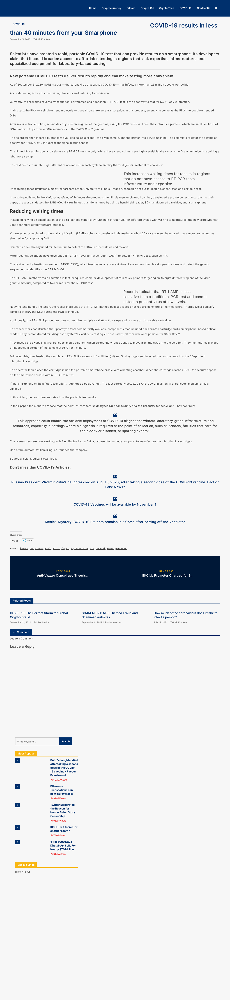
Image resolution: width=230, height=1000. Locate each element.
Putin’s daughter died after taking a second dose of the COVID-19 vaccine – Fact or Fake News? (64, 767)
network (100, 548)
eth (92, 548)
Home (92, 8)
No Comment (21, 632)
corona (39, 548)
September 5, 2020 (20, 39)
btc (32, 548)
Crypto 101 (147, 8)
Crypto (65, 548)
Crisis (56, 548)
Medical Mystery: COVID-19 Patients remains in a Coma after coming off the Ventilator (115, 522)
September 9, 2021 (92, 622)
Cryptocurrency (111, 8)
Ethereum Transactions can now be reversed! (61, 790)
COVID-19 (186, 8)
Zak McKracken (41, 39)
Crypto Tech (166, 8)
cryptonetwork (79, 548)
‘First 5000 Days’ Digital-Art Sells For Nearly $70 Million (63, 845)
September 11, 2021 (20, 622)
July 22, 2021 (160, 622)
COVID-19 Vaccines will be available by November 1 (115, 504)
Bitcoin (131, 8)
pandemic (120, 548)
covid (48, 548)
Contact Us (203, 8)
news (110, 548)
